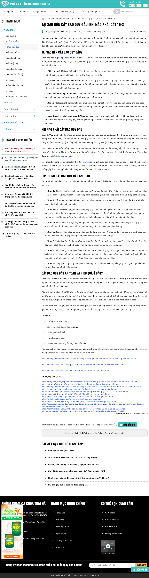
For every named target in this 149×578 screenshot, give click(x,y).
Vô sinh (9, 91)
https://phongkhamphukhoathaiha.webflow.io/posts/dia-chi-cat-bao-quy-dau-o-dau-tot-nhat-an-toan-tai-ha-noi (91, 386)
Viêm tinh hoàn (13, 58)
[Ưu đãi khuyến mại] (12, 532)
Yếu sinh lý (11, 80)
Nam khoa (9, 29)
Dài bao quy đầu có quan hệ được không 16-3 (68, 485)
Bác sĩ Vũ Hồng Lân (96, 31)
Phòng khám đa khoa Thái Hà (27, 513)
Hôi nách (8, 129)
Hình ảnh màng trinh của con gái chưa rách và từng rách (20, 149)
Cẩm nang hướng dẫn (90, 11)
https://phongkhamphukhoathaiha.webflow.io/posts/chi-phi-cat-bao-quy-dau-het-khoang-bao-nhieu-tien (89, 358)
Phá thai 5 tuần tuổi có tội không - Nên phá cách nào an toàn (20, 177)
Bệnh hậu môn (11, 109)
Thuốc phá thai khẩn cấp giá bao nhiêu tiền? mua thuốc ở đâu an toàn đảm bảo (21, 224)
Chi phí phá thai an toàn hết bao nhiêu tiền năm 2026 (19, 213)
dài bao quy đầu (64, 156)
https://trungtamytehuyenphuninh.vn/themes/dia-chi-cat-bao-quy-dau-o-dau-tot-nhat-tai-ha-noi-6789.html (90, 381)
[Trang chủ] (43, 18)
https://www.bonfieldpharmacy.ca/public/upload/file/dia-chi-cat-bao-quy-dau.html (79, 401)
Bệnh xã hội (10, 115)
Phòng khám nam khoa (16, 96)
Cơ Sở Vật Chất (112, 520)
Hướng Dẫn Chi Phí (114, 533)
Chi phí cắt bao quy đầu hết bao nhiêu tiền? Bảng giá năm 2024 (76, 471)
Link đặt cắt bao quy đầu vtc (61, 451)
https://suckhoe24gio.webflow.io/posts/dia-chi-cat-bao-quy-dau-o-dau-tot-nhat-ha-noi (80, 384)
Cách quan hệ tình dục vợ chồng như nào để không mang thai (21, 159)
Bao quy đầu (13, 47)
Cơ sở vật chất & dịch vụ (63, 11)
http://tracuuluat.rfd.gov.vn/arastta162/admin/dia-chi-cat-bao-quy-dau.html (75, 394)
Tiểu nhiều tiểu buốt (15, 85)
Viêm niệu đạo (12, 63)
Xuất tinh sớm (12, 41)
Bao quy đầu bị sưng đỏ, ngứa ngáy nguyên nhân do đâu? (73, 464)
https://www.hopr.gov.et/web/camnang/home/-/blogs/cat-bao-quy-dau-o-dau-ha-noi (79, 389)
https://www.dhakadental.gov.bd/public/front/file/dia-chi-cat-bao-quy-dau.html (77, 396)
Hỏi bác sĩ (141, 568)
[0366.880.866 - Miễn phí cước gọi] (134, 4)
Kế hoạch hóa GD (13, 122)
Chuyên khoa (39, 11)
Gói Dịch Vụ (111, 527)
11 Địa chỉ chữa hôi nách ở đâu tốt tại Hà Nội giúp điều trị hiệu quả (20, 204)
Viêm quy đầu (12, 52)
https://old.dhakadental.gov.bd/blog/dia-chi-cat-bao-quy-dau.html (71, 399)
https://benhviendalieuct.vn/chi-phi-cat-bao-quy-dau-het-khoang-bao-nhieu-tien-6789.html (83, 364)
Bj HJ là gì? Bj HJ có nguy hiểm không (20, 234)
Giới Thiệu (110, 513)
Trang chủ (8, 11)
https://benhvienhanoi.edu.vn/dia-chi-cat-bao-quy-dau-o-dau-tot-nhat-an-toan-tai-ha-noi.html (84, 409)
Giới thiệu (23, 11)
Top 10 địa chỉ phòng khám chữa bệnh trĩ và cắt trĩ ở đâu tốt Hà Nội (20, 186)
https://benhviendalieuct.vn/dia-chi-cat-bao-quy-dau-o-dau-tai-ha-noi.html (75, 370)
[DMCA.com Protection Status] (108, 554)
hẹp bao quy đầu (83, 162)
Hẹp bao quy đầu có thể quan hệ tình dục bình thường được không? (78, 478)
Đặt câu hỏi (129, 424)
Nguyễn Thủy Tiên (60, 31)
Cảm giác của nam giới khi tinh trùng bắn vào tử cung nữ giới (19, 195)
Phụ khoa (9, 102)
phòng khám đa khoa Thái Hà (72, 58)
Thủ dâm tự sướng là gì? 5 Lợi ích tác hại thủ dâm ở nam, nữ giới (20, 168)
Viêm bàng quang (14, 69)
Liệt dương (11, 36)
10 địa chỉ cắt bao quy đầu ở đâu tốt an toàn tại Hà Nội (72, 457)
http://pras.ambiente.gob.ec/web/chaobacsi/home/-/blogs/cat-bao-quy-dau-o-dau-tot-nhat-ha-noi (85, 391)
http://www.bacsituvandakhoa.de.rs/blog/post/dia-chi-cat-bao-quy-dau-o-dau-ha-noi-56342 (83, 411)
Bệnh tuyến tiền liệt (15, 74)
